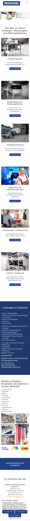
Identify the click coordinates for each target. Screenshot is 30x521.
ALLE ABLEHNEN (21, 511)
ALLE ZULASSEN (8, 511)
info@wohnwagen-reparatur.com (15, 496)
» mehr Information (15, 68)
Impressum (18, 518)
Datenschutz (12, 518)
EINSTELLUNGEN (14, 515)
